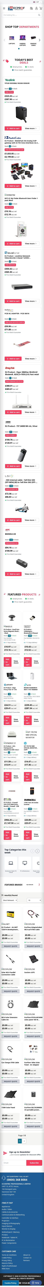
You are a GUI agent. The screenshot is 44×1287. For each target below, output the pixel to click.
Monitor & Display (8, 1229)
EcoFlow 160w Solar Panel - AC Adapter (32, 1063)
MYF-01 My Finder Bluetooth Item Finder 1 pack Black (21, 199)
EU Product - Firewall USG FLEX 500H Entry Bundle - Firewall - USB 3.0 (11, 805)
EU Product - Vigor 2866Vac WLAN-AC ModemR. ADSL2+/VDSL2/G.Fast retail (22, 373)
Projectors (5, 1221)
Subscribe (34, 1163)
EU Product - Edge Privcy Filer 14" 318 (10, 689)
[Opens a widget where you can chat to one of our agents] (35, 1283)
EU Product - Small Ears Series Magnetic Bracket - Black (12, 631)
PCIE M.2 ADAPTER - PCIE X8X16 (17, 313)
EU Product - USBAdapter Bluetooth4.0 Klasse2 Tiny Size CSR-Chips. (31, 632)
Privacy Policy (7, 1260)
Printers (5, 1235)
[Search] (39, 15)
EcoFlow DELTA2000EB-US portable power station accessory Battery (33, 1110)
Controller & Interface (10, 1218)
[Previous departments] (4, 40)
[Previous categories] (32, 851)
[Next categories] (37, 851)
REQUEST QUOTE (10, 946)
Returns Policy (7, 1263)
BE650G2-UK (10, 534)
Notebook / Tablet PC (9, 1237)
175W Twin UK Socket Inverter (31, 803)
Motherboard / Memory (11, 1232)
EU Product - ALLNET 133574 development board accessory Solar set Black (10, 930)
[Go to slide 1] (19, 48)
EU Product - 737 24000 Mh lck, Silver (21, 426)
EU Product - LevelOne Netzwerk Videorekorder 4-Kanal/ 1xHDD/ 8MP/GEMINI (17, 258)
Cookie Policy (7, 1258)
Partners (26, 1260)
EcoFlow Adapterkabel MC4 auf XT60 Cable (33, 928)
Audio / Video (7, 1209)
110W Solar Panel (8, 1107)
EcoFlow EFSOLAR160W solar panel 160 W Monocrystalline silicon (33, 1019)
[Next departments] (39, 40)
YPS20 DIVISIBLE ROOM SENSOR (17, 83)
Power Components (9, 1243)
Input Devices (7, 1226)
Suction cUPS (29, 972)
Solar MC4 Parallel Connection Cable (8, 973)
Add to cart (14, 128)
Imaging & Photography (11, 1223)
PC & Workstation (8, 1240)
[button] (40, 8)
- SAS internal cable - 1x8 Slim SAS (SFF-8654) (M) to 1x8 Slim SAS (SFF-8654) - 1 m (20, 482)
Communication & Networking (13, 1215)
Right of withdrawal (9, 1266)
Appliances (6, 1206)
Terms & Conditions (9, 1255)
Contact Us (27, 1258)
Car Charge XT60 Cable (10, 1062)
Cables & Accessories (10, 1212)
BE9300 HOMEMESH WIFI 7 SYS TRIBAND (31, 689)
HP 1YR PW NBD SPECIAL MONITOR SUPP (30, 748)
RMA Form (6, 1269)
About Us (26, 1255)
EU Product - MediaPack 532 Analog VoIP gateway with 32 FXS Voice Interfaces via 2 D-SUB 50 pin (21, 143)
